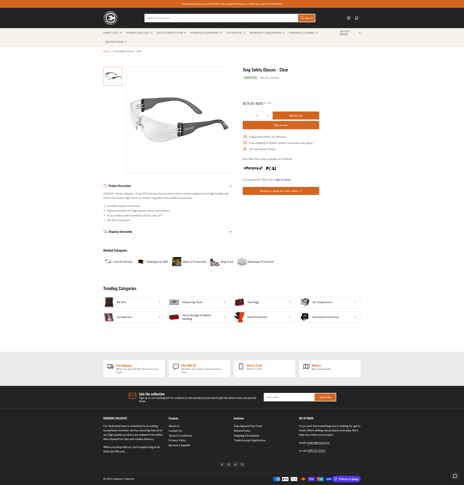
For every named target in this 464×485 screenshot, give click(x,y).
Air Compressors (322, 302)
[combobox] (229, 18)
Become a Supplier (179, 445)
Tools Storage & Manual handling (196, 316)
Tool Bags (253, 302)
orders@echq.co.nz (318, 442)
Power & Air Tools (137, 32)
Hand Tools (111, 32)
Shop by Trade (114, 41)
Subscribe (325, 397)
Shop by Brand (344, 33)
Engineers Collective (123, 478)
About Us (174, 426)
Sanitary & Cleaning (302, 32)
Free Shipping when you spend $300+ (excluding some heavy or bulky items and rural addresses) (232, 3)
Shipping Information (246, 435)
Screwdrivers (124, 317)
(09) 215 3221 (316, 450)
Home (106, 51)
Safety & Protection (170, 32)
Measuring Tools (192, 302)
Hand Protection (257, 317)
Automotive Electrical (325, 317)
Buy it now (280, 125)
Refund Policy (242, 430)
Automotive (234, 32)
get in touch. (283, 179)
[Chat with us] (455, 475)
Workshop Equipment (204, 32)
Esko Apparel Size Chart (248, 426)
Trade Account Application (250, 440)
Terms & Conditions (180, 435)
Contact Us (175, 430)
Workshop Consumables (265, 32)
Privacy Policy (177, 440)
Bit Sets (121, 302)
